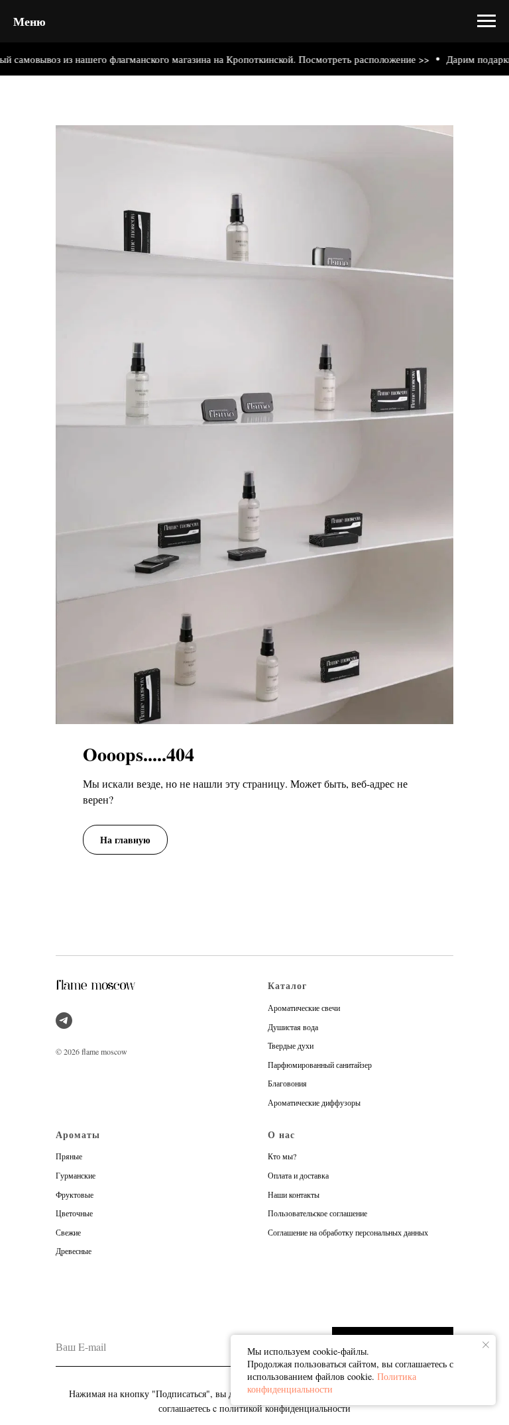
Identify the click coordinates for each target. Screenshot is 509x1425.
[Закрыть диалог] (488, 21)
